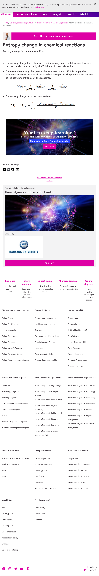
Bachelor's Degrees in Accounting (81, 397)
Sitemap (5, 544)
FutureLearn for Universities (79, 464)
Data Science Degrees (11, 409)
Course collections (75, 366)
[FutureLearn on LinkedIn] (28, 568)
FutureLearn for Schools (77, 482)
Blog (4, 476)
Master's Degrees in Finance (46, 419)
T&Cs (4, 507)
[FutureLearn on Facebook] (4, 568)
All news (6, 14)
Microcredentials (9, 330)
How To (71, 14)
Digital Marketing (75, 318)
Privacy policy (7, 513)
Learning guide (41, 470)
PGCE (4, 415)
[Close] (95, 3)
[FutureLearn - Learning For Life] (90, 568)
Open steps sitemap (10, 550)
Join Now (49, 262)
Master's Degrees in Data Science (48, 399)
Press (45, 14)
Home (5, 23)
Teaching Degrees (9, 397)
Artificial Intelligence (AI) (78, 330)
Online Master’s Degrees (12, 348)
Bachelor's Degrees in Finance (80, 409)
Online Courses (8, 318)
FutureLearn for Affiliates (78, 488)
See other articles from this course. (53, 36)
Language (39, 348)
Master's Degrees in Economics (47, 425)
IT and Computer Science (45, 342)
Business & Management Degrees (15, 427)
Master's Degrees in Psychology (48, 385)
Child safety (40, 507)
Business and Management (46, 318)
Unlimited (39, 482)
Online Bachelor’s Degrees (12, 354)
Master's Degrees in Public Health (48, 413)
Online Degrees (8, 342)
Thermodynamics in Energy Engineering (52, 23)
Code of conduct (9, 532)
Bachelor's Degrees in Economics (81, 403)
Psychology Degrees (10, 391)
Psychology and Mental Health (47, 336)
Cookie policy (7, 526)
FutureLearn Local (26, 14)
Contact (38, 519)
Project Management (76, 354)
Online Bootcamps (9, 336)
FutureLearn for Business (78, 470)
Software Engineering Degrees (14, 421)
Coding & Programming (77, 360)
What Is (84, 14)
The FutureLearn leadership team (15, 458)
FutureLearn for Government (79, 476)
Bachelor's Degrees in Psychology (81, 391)
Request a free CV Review (45, 488)
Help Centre (40, 513)
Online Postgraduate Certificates (15, 360)
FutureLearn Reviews (43, 464)
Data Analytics (74, 324)
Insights (57, 14)
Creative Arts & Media (44, 354)
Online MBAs (7, 385)
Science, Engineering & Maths (22, 23)
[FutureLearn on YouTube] (22, 568)
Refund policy (7, 519)
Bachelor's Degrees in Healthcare (81, 385)
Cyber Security (74, 348)
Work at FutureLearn (10, 464)
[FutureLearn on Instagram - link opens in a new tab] (10, 568)
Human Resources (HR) (77, 342)
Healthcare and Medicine (45, 324)
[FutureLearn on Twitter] (16, 568)
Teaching (38, 330)
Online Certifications (10, 324)
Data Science (73, 336)
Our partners (73, 458)
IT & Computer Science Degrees (15, 403)
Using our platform (42, 458)
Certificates (40, 476)
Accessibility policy (10, 538)
